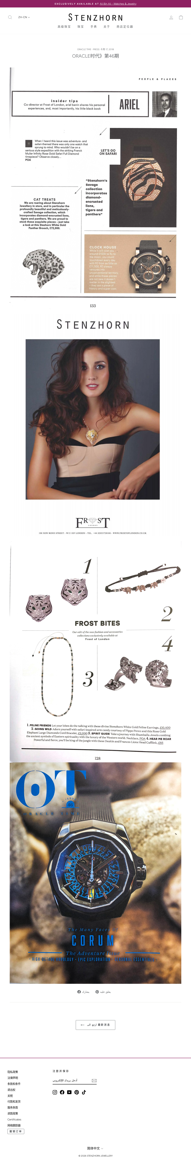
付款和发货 (14, 1101)
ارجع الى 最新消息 (98, 1024)
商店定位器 (125, 26)
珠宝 (80, 26)
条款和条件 (14, 1084)
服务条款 (12, 1107)
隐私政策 (12, 1072)
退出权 (11, 1090)
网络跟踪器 (14, 1125)
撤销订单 (16, 1131)
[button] (24, 17)
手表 (93, 26)
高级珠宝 (64, 26)
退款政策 (12, 1113)
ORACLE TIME (84, 49)
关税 (10, 1095)
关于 (107, 26)
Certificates (14, 1119)
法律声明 (12, 1078)
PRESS (96, 49)
